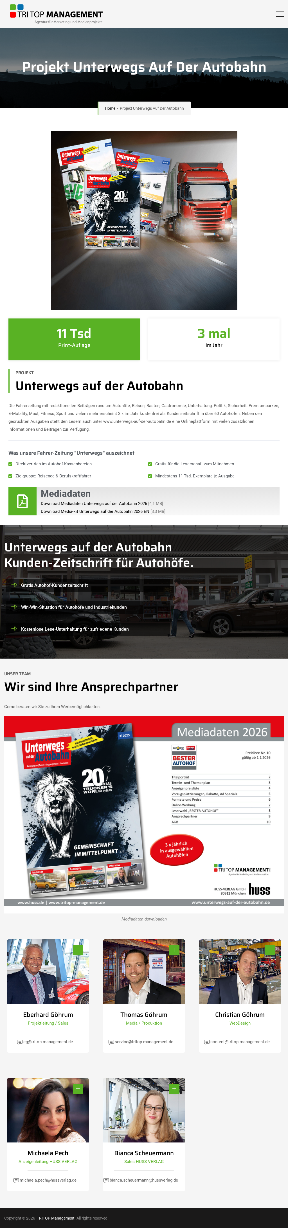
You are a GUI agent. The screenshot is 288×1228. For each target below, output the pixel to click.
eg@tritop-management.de (48, 1041)
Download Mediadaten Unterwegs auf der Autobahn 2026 (94, 503)
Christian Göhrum (240, 1015)
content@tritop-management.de (240, 1041)
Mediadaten (66, 493)
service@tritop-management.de (144, 1041)
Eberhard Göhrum (48, 1015)
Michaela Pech (48, 1153)
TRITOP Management (55, 1218)
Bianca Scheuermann (144, 1153)
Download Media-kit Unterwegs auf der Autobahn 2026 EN (95, 511)
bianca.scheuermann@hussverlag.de (144, 1180)
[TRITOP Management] (53, 14)
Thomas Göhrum (143, 1015)
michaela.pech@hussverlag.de (48, 1180)
